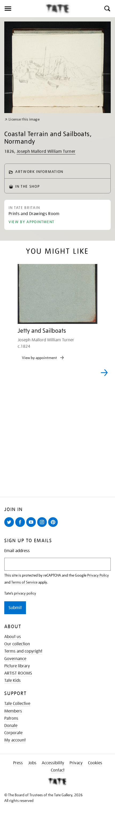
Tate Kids (12, 680)
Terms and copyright (23, 651)
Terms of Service (24, 582)
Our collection (17, 644)
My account (15, 740)
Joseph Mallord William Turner (46, 151)
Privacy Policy (98, 575)
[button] (107, 8)
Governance (15, 658)
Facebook (21, 526)
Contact (57, 770)
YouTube (32, 526)
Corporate (13, 733)
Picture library (17, 666)
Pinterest (54, 526)
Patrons (11, 718)
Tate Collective (17, 703)
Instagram (43, 526)
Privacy (76, 763)
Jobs (32, 763)
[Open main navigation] (22, 8)
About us (12, 636)
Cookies (95, 763)
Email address (17, 550)
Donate (10, 725)
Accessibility (53, 763)
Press (18, 763)
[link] (22, 119)
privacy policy (25, 593)
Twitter (10, 526)
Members (13, 711)
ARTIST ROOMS (18, 673)
